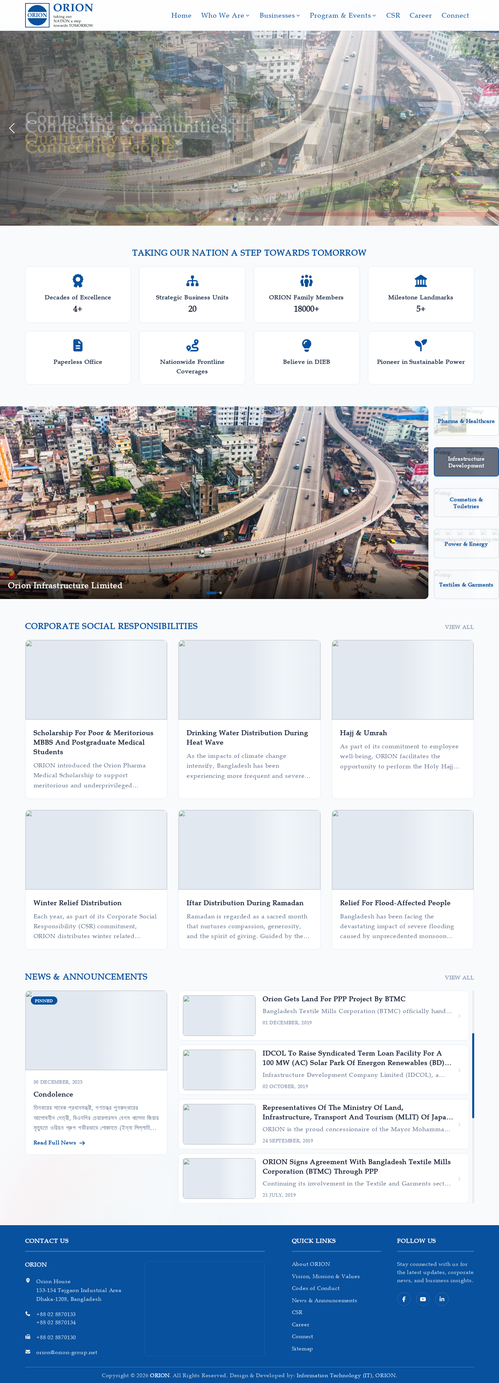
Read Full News (55, 1142)
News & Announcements (324, 1300)
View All (459, 626)
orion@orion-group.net (66, 1352)
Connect (455, 15)
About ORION (311, 1263)
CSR (393, 15)
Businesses (277, 15)
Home (181, 15)
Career (421, 15)
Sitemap (303, 1348)
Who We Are (222, 15)
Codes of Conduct (316, 1288)
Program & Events (340, 15)
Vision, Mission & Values (326, 1276)
